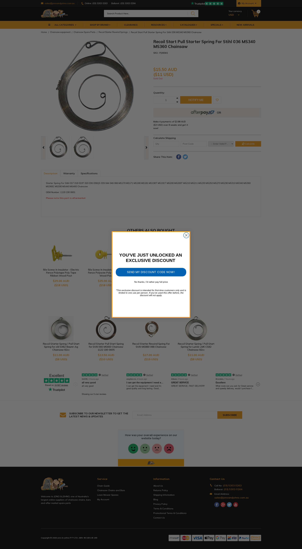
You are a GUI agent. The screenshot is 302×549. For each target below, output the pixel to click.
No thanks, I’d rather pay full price (151, 282)
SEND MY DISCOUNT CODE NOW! (151, 272)
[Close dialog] (186, 235)
